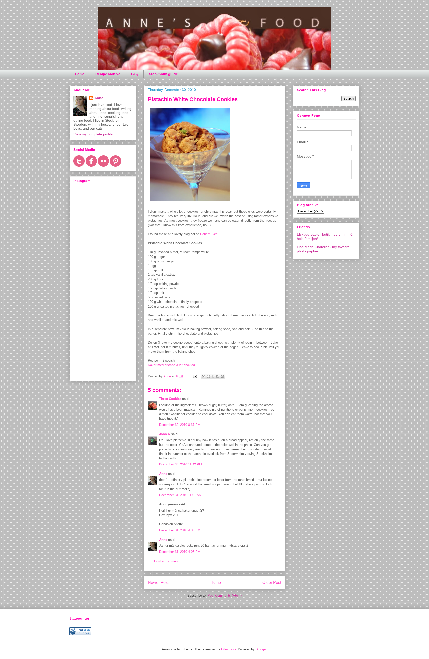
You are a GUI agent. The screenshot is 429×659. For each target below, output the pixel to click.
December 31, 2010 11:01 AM (180, 495)
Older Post (271, 583)
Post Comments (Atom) (225, 595)
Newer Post (158, 583)
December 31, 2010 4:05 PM (179, 552)
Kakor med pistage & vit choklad (171, 365)
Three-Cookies (170, 399)
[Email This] (203, 376)
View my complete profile (93, 134)
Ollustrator (228, 649)
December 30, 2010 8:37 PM (179, 424)
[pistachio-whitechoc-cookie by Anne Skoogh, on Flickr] (190, 202)
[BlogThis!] (208, 376)
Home (80, 74)
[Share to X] (213, 376)
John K (164, 434)
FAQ (134, 74)
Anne (163, 474)
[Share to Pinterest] (222, 376)
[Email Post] (194, 376)
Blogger (261, 649)
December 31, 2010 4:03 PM (179, 530)
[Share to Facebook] (217, 376)
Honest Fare (209, 234)
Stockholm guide (163, 74)
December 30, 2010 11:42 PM (180, 464)
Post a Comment (166, 561)
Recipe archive (107, 74)
